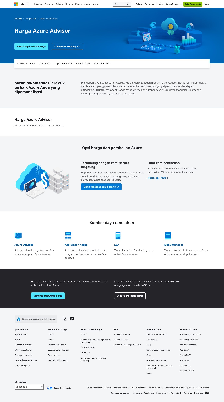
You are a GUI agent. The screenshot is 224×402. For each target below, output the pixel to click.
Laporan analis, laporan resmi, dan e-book (159, 367)
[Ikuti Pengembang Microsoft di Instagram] (64, 319)
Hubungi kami (162, 393)
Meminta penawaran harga (31, 46)
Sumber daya (90, 4)
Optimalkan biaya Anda (58, 360)
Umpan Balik (175, 393)
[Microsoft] (16, 4)
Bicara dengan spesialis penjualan (101, 186)
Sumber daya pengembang (158, 350)
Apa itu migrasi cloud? (189, 339)
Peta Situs (188, 393)
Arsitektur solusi (88, 347)
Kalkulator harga (76, 245)
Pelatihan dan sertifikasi (157, 334)
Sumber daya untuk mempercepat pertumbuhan (95, 341)
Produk (48, 4)
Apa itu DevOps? (187, 370)
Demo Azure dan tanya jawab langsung (93, 359)
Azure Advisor (101, 63)
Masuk (207, 4)
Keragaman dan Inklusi (123, 387)
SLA (116, 245)
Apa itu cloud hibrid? (188, 344)
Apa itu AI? (184, 350)
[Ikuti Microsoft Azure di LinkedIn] (72, 319)
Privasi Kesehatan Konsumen (99, 387)
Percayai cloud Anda (23, 355)
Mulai (17, 339)
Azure (25, 4)
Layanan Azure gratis (57, 344)
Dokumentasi (173, 245)
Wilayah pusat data (23, 350)
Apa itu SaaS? (185, 360)
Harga (68, 4)
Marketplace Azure (122, 334)
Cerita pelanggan (22, 365)
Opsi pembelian (64, 63)
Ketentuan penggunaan (120, 393)
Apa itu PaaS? (185, 365)
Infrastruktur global (23, 344)
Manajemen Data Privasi (143, 393)
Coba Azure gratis (193, 4)
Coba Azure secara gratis (67, 46)
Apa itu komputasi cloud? (190, 334)
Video (149, 373)
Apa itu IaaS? (185, 355)
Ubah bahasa (20, 382)
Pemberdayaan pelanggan (26, 360)
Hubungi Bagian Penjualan (169, 4)
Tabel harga (45, 63)
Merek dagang (203, 387)
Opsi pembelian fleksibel (58, 350)
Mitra (77, 4)
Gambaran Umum (26, 63)
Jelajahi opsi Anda (157, 177)
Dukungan (150, 4)
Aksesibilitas (141, 387)
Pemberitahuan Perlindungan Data (179, 387)
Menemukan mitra (122, 339)
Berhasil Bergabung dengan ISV (127, 344)
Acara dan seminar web (157, 360)
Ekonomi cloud (54, 355)
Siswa (149, 355)
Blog (149, 344)
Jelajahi (37, 4)
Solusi (58, 4)
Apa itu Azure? (21, 334)
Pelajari (139, 4)
